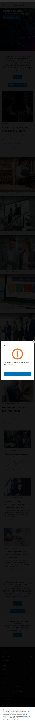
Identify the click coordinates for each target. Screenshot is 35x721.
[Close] (32, 710)
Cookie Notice (26, 716)
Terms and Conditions (11, 717)
